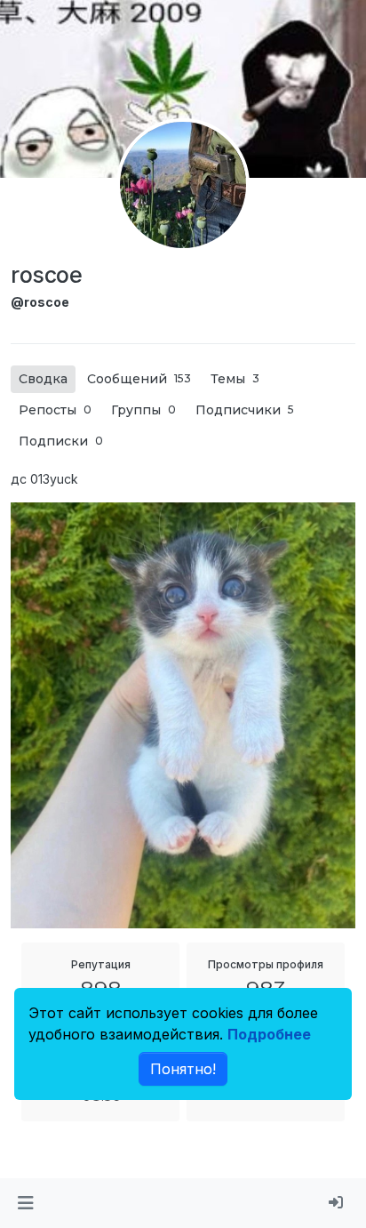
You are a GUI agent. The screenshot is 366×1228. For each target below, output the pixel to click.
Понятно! (183, 1069)
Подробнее (269, 1034)
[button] (25, 1203)
